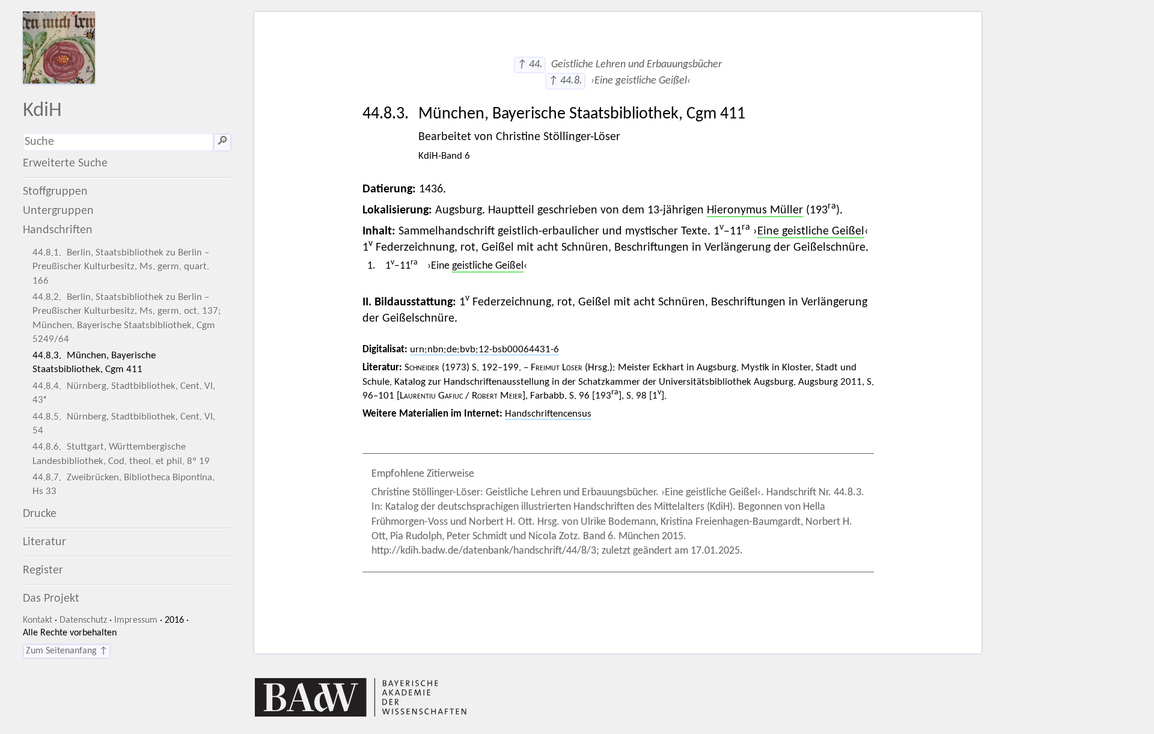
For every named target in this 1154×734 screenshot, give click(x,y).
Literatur (44, 542)
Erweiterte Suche (65, 164)
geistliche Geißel (488, 266)
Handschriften (58, 230)
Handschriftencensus (548, 414)
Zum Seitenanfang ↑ (67, 651)
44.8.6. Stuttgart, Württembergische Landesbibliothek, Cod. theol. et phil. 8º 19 (121, 454)
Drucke (39, 514)
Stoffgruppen (55, 192)
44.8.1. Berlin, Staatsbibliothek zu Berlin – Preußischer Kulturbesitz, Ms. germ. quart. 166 (120, 267)
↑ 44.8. (565, 81)
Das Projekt (51, 599)
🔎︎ (222, 142)
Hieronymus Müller (755, 210)
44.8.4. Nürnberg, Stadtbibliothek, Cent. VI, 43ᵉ (123, 393)
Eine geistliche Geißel (810, 231)
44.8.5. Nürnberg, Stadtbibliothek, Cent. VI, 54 (123, 424)
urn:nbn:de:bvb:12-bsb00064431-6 (484, 349)
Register (43, 570)
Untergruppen (58, 211)
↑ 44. (530, 64)
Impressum (135, 620)
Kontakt (37, 620)
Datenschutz (83, 620)
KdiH (42, 110)
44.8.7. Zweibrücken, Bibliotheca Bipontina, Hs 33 (123, 485)
